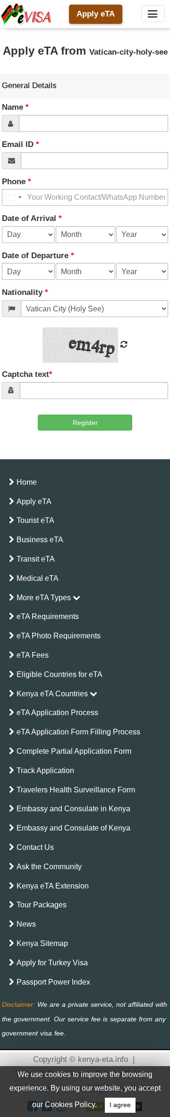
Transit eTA (36, 559)
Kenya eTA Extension (53, 886)
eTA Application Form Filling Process (78, 732)
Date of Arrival (32, 218)
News (26, 924)
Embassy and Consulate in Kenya (73, 809)
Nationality (25, 292)
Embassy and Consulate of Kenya (73, 828)
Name (15, 107)
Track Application (45, 770)
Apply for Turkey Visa (52, 963)
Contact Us (35, 847)
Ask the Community (49, 867)
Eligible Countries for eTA (59, 674)
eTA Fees (33, 655)
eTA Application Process (57, 713)
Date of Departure (38, 255)
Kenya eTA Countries (53, 694)
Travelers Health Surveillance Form (76, 790)
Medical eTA (38, 578)
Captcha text (27, 374)
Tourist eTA (35, 520)
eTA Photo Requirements (59, 636)
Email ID (20, 144)
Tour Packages (42, 905)
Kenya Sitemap (42, 943)
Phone (16, 181)
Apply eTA (95, 13)
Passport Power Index (53, 982)
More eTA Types (45, 598)
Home (27, 482)
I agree (120, 1105)
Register (85, 422)
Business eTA (40, 540)
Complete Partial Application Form (74, 751)
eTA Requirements (48, 616)
